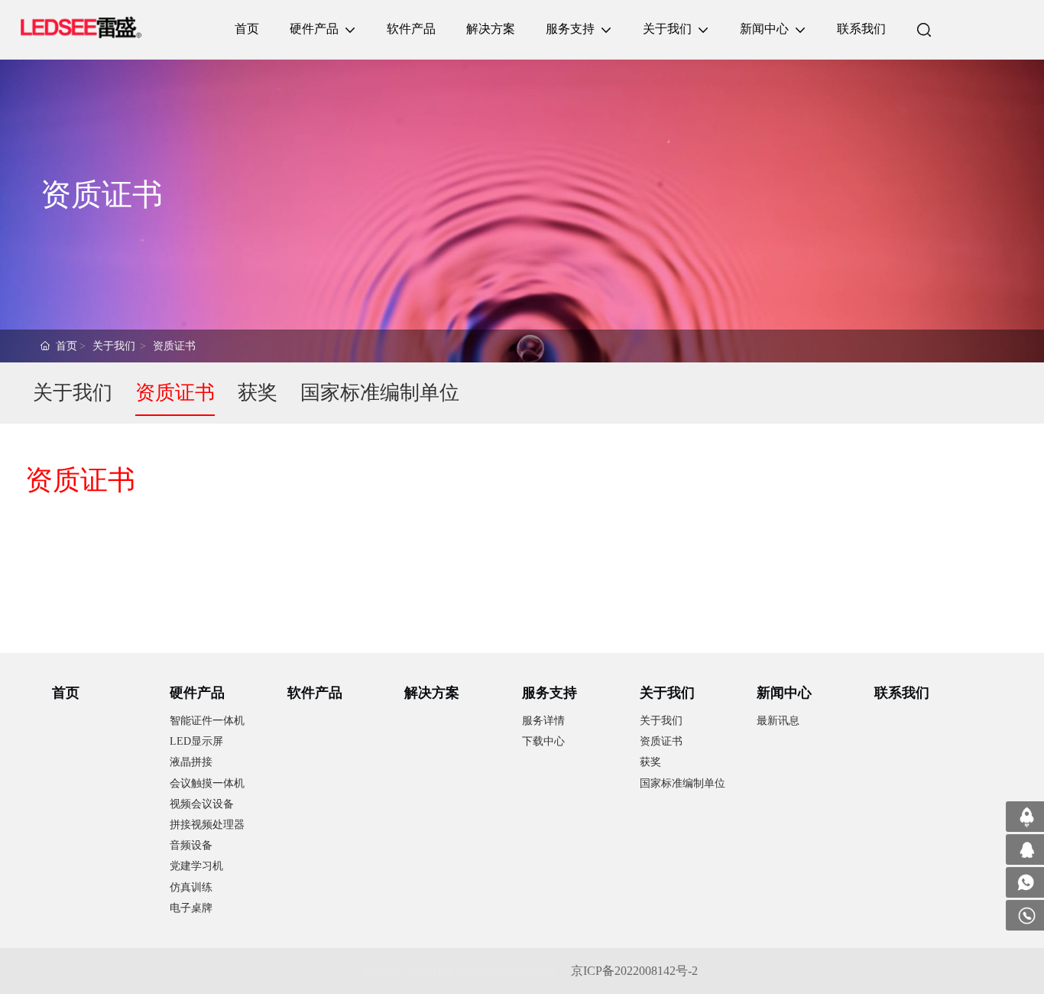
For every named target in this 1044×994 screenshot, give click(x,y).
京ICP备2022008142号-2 (634, 970)
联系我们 (901, 692)
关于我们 (113, 346)
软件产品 (314, 692)
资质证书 (174, 346)
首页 (66, 346)
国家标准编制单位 (379, 393)
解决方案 (431, 692)
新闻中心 (784, 692)
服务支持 (549, 692)
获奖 (257, 393)
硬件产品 (197, 692)
